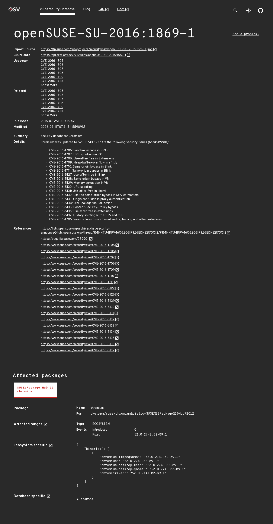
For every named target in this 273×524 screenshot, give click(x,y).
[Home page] (14, 11)
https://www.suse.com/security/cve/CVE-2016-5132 (78, 320)
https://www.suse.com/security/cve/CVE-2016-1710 (77, 276)
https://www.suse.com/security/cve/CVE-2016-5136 (78, 344)
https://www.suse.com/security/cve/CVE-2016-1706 (78, 251)
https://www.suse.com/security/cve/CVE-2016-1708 (78, 264)
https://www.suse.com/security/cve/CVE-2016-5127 (78, 289)
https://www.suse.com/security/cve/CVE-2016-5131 (77, 313)
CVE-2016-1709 (52, 77)
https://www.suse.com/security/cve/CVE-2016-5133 (77, 326)
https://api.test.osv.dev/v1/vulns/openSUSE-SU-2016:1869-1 (83, 55)
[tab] (35, 390)
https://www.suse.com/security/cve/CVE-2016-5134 (78, 332)
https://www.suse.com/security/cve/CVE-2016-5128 (78, 295)
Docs (121, 9)
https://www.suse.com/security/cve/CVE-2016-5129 (78, 301)
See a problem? (245, 34)
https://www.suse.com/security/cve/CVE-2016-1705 (78, 245)
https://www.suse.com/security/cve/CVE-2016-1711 (77, 282)
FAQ (102, 9)
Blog (86, 9)
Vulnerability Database (57, 9)
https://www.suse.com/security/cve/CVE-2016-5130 (78, 307)
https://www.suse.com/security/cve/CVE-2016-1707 (78, 258)
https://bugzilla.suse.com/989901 (65, 239)
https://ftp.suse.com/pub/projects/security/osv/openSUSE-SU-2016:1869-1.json (96, 49)
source (87, 499)
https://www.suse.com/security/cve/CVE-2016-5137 (78, 351)
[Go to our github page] (260, 10)
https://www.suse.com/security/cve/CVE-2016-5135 (78, 338)
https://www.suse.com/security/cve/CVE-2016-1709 (78, 270)
